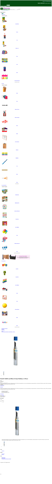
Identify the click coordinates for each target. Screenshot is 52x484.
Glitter (17, 72)
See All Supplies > (17, 183)
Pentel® (3, 395)
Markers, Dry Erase (17, 109)
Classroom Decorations (17, 80)
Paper (17, 56)
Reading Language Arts (17, 243)
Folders (17, 133)
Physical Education (17, 309)
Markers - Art (17, 48)
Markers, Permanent (17, 117)
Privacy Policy (3, 458)
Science (17, 251)
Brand (1, 395)
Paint (17, 64)
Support (3, 454)
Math (17, 235)
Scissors (17, 182)
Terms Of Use (3, 457)
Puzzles (17, 317)
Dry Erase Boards (17, 141)
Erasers (17, 125)
